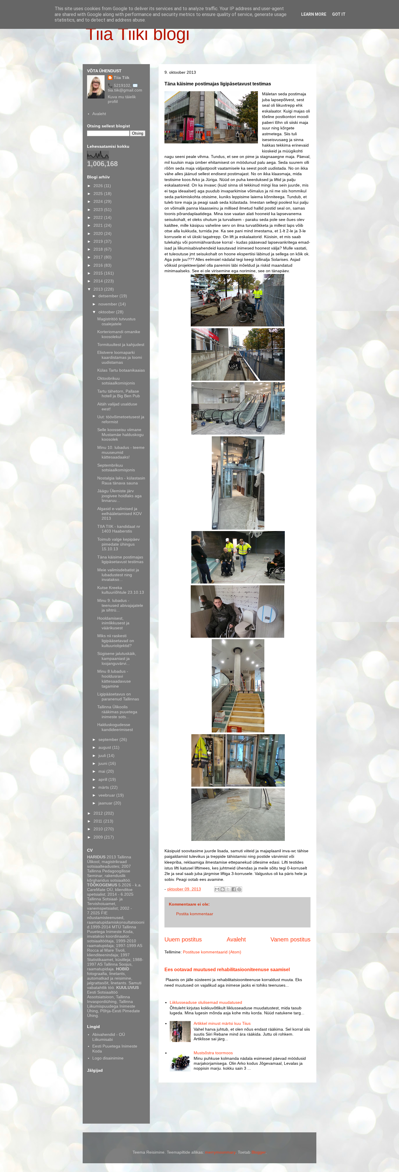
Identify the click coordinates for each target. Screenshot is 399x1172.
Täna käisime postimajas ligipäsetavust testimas (120, 559)
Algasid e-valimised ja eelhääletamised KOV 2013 (119, 513)
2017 (98, 257)
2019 (98, 241)
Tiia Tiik (121, 77)
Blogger (258, 1152)
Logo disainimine (108, 1058)
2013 (98, 289)
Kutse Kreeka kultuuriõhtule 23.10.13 (120, 590)
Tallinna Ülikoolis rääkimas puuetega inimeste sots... (117, 711)
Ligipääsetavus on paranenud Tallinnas (118, 696)
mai (102, 771)
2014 (98, 281)
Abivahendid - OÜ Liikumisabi (108, 1037)
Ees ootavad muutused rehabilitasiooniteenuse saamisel (227, 969)
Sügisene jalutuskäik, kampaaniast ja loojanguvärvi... (116, 658)
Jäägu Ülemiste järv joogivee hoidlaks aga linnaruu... (119, 496)
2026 (98, 185)
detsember (108, 296)
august (105, 747)
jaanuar (106, 803)
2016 (98, 265)
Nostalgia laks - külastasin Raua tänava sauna (121, 480)
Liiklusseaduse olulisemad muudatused (206, 1002)
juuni (103, 763)
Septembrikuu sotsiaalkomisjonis (116, 467)
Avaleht (236, 939)
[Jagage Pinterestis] (239, 889)
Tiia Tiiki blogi (138, 34)
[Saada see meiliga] (217, 889)
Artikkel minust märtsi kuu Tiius (222, 1023)
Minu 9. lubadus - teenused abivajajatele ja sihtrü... (120, 605)
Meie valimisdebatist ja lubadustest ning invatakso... (118, 574)
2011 (98, 821)
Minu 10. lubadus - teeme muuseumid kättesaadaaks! (121, 452)
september (108, 739)
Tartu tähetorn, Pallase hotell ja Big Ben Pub (118, 393)
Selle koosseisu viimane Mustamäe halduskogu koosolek (120, 434)
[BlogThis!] (222, 889)
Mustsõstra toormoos (213, 1052)
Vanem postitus (290, 939)
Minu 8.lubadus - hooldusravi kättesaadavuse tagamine (114, 678)
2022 (98, 217)
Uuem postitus (183, 939)
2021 (98, 225)
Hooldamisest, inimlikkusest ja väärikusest (113, 623)
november (108, 304)
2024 (98, 201)
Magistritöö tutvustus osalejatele (116, 321)
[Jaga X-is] (228, 889)
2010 (98, 829)
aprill (103, 779)
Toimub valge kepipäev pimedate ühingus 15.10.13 (118, 544)
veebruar (107, 795)
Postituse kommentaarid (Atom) (212, 952)
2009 (98, 837)
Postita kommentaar (194, 913)
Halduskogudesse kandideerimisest (115, 727)
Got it (339, 14)
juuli (102, 755)
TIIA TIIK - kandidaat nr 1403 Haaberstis (118, 529)
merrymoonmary (220, 1152)
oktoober (107, 312)
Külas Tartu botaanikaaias (121, 370)
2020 (98, 233)
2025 (98, 193)
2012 (98, 813)
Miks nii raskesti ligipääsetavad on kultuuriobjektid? (115, 640)
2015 (98, 273)
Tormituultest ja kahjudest (120, 344)
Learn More (313, 14)
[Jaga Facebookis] (234, 889)
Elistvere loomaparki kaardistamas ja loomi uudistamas (119, 357)
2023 (98, 209)
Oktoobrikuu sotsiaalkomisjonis (116, 381)
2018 (98, 249)
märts (104, 787)
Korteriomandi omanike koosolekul (118, 334)
